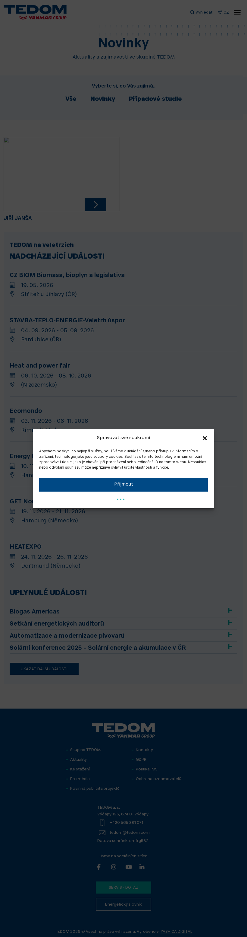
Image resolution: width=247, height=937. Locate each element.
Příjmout (123, 484)
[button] (205, 438)
